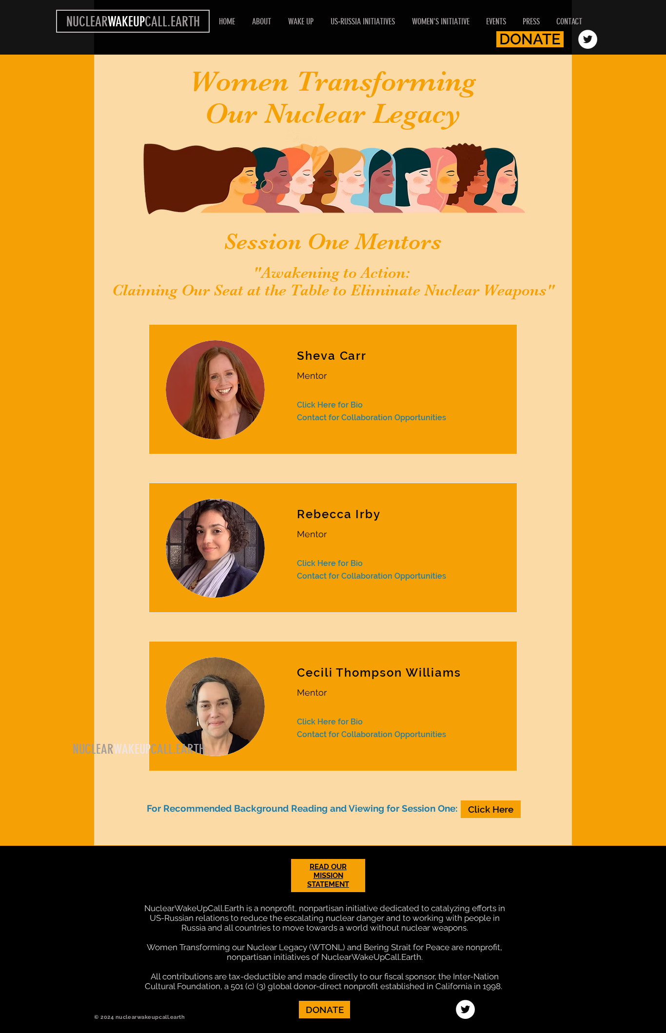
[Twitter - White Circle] (587, 39)
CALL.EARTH (178, 749)
